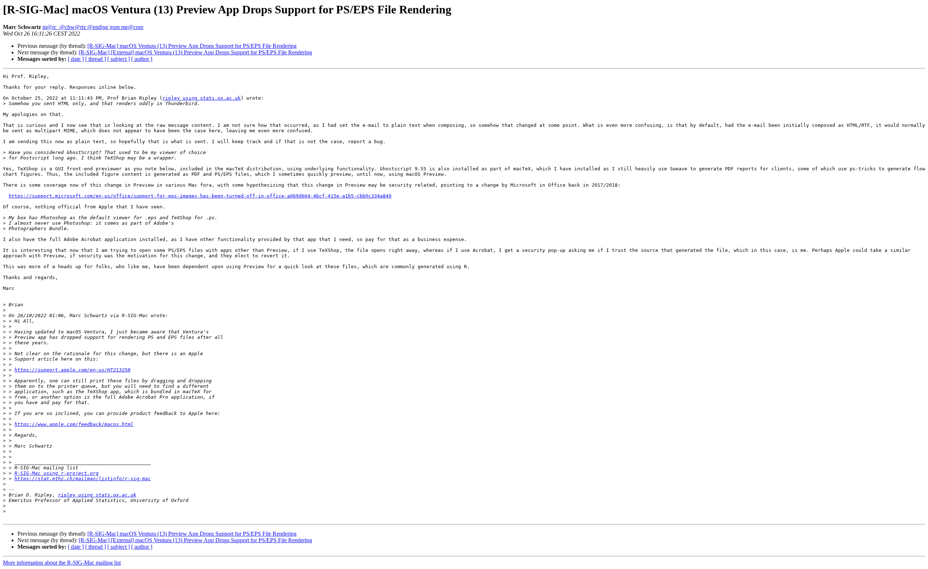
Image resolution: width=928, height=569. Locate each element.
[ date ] (76, 59)
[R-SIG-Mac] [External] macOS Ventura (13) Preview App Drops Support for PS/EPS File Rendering (195, 52)
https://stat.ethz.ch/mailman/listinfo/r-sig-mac (82, 478)
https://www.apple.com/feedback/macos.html (73, 424)
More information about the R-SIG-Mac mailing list (62, 563)
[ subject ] (118, 59)
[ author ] (141, 59)
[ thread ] (95, 59)
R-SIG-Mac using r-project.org (56, 473)
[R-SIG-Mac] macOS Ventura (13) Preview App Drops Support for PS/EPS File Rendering (192, 46)
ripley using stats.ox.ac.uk (201, 98)
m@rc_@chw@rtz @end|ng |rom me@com (92, 27)
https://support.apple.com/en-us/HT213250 (72, 370)
